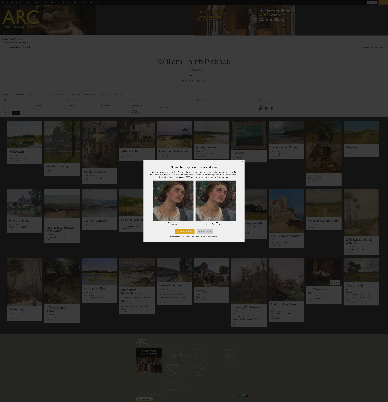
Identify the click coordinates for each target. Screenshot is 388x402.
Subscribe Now (184, 231)
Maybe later (205, 231)
